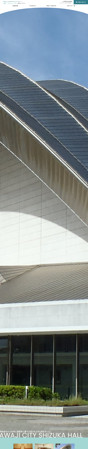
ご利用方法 (32, 6)
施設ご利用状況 (51, 6)
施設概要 (15, 6)
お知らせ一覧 (71, 6)
